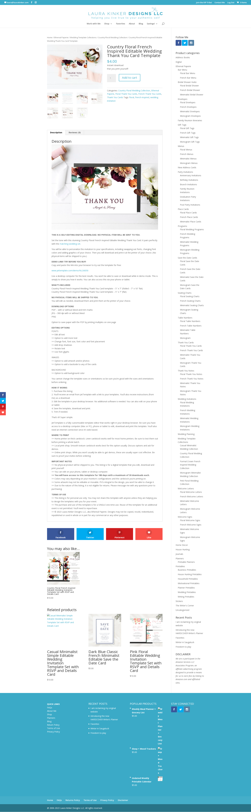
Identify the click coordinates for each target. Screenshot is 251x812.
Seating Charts (184, 292)
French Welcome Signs (190, 524)
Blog (141, 24)
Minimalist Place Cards (190, 221)
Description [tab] (56, 132)
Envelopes (182, 99)
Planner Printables (186, 587)
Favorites (120, 24)
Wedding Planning (186, 434)
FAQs (49, 707)
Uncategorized (182, 610)
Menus (181, 146)
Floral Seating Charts (189, 296)
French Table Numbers (190, 325)
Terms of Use (53, 728)
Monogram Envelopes (190, 116)
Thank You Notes (186, 370)
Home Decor (182, 545)
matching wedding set (70, 243)
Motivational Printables (188, 583)
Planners (180, 558)
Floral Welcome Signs (190, 520)
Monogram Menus (189, 163)
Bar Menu (182, 69)
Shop (106, 24)
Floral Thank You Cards (126, 93)
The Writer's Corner (185, 605)
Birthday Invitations (189, 180)
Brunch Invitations (188, 184)
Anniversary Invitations (190, 175)
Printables (180, 566)
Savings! (151, 24)
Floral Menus (186, 149)
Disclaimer (123, 800)
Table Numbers (185, 317)
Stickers (179, 601)
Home (49, 37)
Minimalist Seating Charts (192, 305)
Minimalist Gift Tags (189, 137)
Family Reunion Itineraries (190, 120)
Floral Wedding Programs (192, 229)
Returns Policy (73, 800)
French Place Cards (189, 217)
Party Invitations (185, 172)
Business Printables (187, 569)
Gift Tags (182, 124)
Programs (182, 226)
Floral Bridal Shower (189, 85)
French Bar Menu (188, 77)
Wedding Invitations (187, 399)
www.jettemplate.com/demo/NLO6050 (70, 270)
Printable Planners (186, 562)
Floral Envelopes (187, 102)
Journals (179, 554)
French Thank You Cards (149, 93)
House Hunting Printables (190, 574)
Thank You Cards (115, 97)
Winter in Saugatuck (185, 642)
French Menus (186, 154)
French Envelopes (188, 107)
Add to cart (129, 78)
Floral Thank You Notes (191, 374)
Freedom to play (183, 646)
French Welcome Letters (191, 496)
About (132, 24)
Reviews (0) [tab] (75, 132)
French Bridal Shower (190, 90)
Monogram (185, 338)
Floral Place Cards (188, 212)
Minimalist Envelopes (190, 111)
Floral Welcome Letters (191, 492)
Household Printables (188, 578)
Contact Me (220, 3)
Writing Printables (186, 596)
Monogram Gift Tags (190, 141)
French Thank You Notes (191, 378)
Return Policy (53, 724)
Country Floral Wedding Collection (112, 37)
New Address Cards (187, 167)
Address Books (183, 57)
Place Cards (183, 209)
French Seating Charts (190, 300)
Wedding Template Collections (83, 37)
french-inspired (142, 97)
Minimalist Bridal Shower (191, 94)
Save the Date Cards (187, 257)
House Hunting (183, 549)
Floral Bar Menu (187, 73)
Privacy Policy (53, 731)
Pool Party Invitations (190, 204)
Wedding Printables (187, 592)
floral (131, 97)
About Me (51, 711)
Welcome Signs (185, 516)
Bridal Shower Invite (187, 82)
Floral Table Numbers (190, 321)
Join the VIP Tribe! (204, 3)
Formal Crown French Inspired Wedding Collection (190, 465)
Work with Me (94, 24)
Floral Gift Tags (187, 128)
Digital (179, 62)
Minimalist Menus (188, 158)
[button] (98, 49)
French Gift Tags (188, 132)
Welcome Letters (186, 488)
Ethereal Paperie (61, 37)
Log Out (230, 3)
